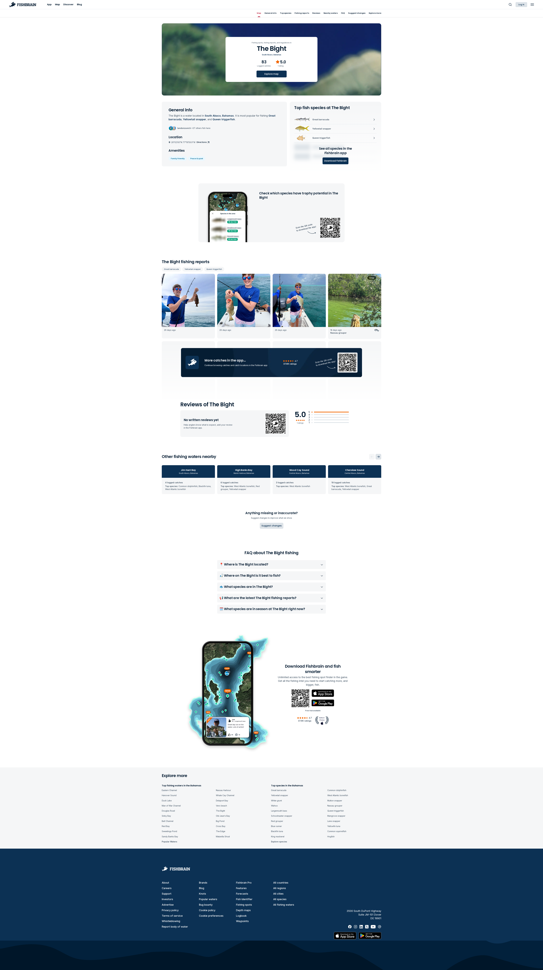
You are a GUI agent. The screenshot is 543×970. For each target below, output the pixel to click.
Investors (167, 899)
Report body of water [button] (175, 926)
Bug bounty (206, 904)
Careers (167, 888)
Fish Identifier (244, 899)
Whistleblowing (171, 921)
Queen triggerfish (214, 269)
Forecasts (242, 893)
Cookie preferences (211, 915)
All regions (279, 888)
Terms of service (172, 915)
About (165, 882)
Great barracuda (171, 269)
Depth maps (243, 910)
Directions (202, 142)
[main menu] (532, 4)
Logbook (241, 915)
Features (241, 888)
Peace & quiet (196, 158)
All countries (280, 882)
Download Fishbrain (335, 160)
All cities (278, 893)
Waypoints (242, 921)
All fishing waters (283, 904)
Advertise (168, 904)
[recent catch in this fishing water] (188, 306)
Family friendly (178, 158)
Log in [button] (521, 4)
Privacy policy (170, 910)
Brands (203, 882)
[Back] (372, 457)
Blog (201, 888)
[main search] (510, 5)
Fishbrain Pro (244, 882)
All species (279, 899)
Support (166, 893)
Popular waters (208, 899)
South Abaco (267, 55)
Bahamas (277, 55)
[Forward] (378, 457)
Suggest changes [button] (271, 525)
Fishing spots (244, 904)
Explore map (271, 74)
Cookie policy (207, 910)
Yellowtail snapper (193, 269)
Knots (202, 893)
